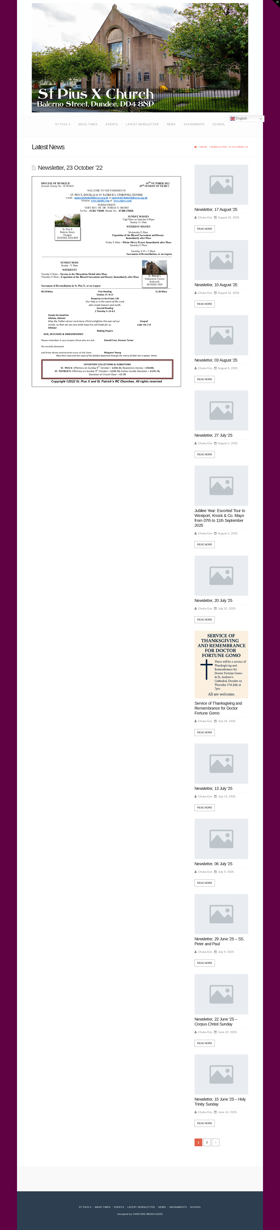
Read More (204, 228)
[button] (276, 4)
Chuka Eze (205, 217)
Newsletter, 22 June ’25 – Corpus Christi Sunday (216, 1021)
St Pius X (85, 1207)
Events (119, 1207)
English (241, 118)
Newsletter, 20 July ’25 (213, 600)
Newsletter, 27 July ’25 (213, 435)
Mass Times (102, 1207)
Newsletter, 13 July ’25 (213, 788)
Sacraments (178, 1207)
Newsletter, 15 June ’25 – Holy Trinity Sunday (220, 1101)
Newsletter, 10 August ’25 (216, 285)
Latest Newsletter (141, 1207)
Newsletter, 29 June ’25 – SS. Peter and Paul (219, 941)
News (162, 1207)
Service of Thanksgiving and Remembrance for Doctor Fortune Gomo (218, 708)
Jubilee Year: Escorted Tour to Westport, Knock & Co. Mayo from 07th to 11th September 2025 (220, 518)
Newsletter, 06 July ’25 (213, 863)
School (195, 1207)
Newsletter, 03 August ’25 (216, 360)
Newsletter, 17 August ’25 (216, 209)
